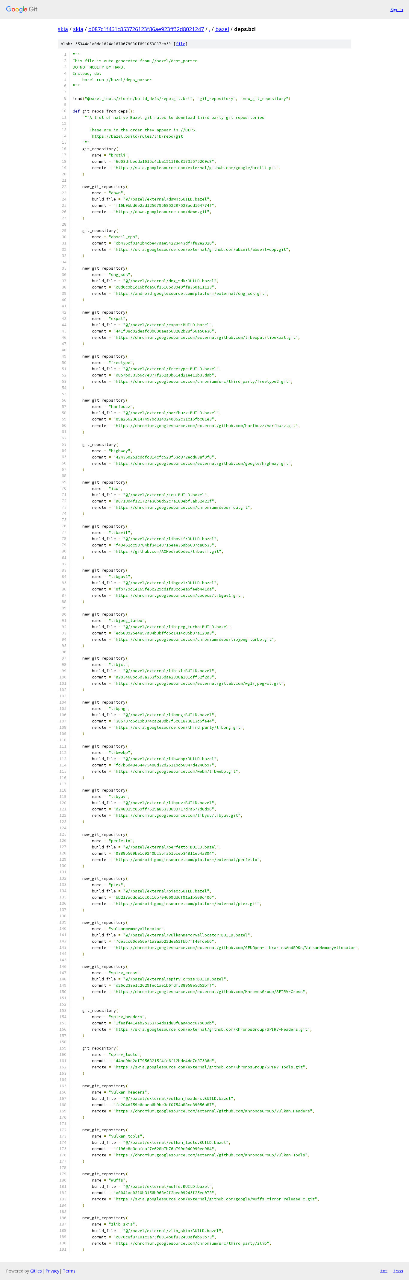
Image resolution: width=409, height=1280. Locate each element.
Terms (69, 1271)
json (398, 1270)
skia (63, 29)
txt (383, 1270)
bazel (222, 29)
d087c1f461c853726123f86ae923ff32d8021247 (146, 29)
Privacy (52, 1271)
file (180, 43)
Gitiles (36, 1271)
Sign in (396, 9)
